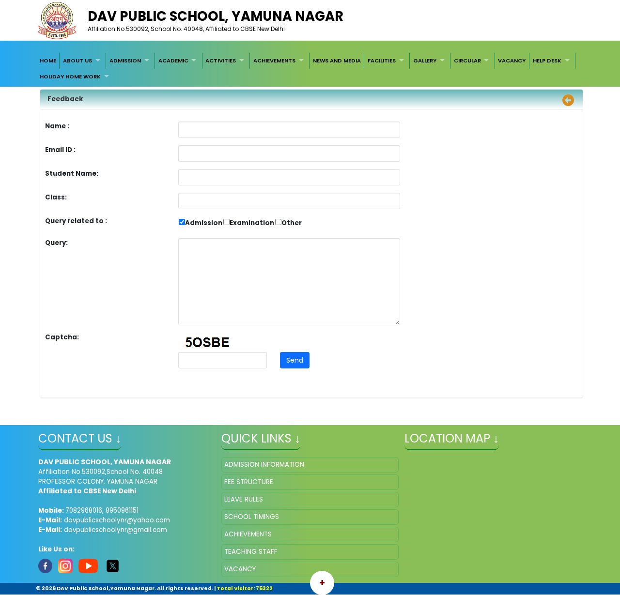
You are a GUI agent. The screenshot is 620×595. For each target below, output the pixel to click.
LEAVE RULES (243, 499)
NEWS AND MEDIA (337, 60)
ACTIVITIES (220, 60)
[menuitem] (48, 60)
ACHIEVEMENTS (274, 60)
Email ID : (87, 149)
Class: (56, 197)
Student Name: (71, 173)
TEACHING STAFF (251, 551)
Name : (59, 126)
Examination (252, 223)
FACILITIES (382, 60)
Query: (59, 242)
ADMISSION (125, 60)
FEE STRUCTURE (248, 482)
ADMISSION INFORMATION (264, 464)
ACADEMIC (173, 60)
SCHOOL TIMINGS (251, 516)
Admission (203, 223)
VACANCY (512, 60)
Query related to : (76, 221)
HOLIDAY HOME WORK (70, 76)
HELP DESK (547, 60)
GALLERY (424, 60)
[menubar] (310, 68)
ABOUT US (77, 60)
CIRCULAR (467, 60)
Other (291, 223)
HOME (48, 60)
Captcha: (62, 337)
